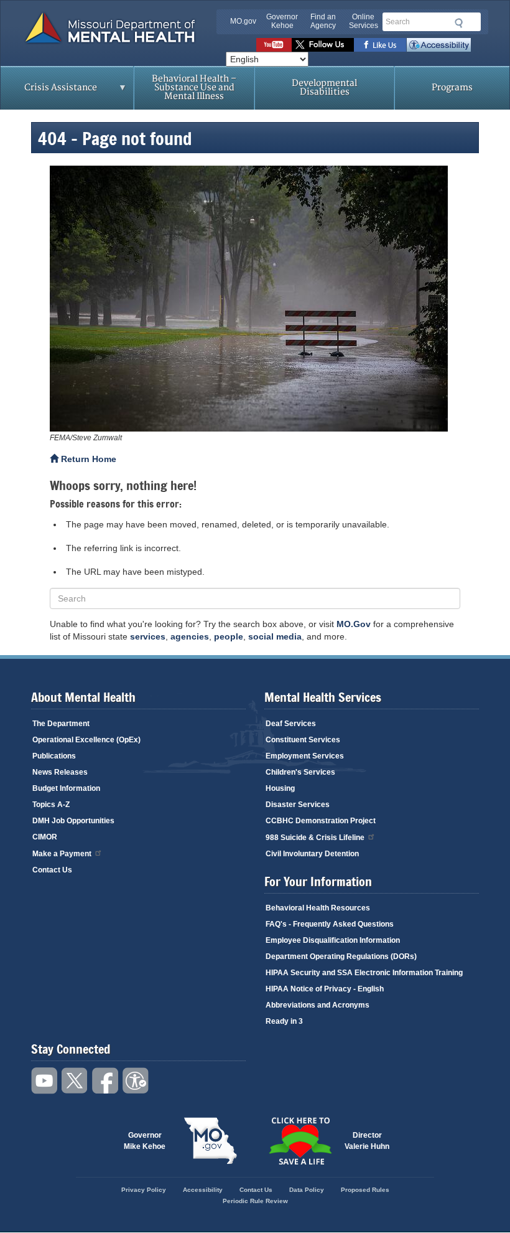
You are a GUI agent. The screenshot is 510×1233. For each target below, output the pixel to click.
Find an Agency (323, 21)
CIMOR (44, 837)
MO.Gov (353, 624)
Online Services (363, 21)
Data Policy (306, 1189)
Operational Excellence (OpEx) (86, 739)
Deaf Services (291, 723)
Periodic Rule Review (255, 1201)
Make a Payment (61, 853)
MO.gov (243, 21)
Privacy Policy (143, 1189)
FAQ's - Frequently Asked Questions (330, 924)
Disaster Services (298, 804)
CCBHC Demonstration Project (321, 820)
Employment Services (305, 756)
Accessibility (439, 45)
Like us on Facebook (380, 45)
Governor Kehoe (282, 21)
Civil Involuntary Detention (312, 853)
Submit (456, 23)
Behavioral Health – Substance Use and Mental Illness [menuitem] (194, 87)
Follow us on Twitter (323, 45)
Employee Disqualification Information (333, 940)
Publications (54, 756)
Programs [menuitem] (452, 87)
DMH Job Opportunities (73, 820)
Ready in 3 (284, 1021)
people (228, 636)
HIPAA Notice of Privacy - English (325, 989)
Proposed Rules (365, 1189)
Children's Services (300, 772)
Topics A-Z (51, 804)
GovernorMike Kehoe (144, 1141)
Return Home (87, 459)
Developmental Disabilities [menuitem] (324, 87)
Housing (280, 788)
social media (275, 636)
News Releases (60, 772)
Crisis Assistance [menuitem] (49, 91)
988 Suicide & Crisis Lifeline (315, 837)
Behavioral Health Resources (318, 908)
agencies (189, 636)
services (147, 636)
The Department (61, 723)
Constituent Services (303, 739)
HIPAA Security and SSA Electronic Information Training (364, 972)
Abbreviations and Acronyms (317, 1005)
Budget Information (66, 788)
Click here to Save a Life (300, 1140)
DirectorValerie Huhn (367, 1141)
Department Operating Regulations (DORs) (341, 956)
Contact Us (52, 870)
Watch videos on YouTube (274, 45)
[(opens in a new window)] (255, 299)
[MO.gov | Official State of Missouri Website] (210, 1140)
